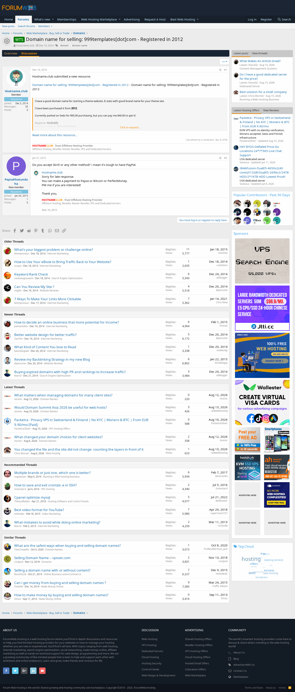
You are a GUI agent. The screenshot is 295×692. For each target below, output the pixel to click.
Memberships (66, 19)
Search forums (26, 26)
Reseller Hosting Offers (199, 645)
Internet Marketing (57, 253)
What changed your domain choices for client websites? (58, 437)
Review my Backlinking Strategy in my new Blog (52, 359)
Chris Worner (21, 453)
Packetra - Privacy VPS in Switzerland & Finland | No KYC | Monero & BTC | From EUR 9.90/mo (265, 122)
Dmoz (17, 599)
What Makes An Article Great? (260, 61)
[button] (53, 19)
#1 (225, 69)
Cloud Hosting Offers (197, 657)
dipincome (222, 290)
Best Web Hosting (182, 19)
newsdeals (222, 573)
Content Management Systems (258, 68)
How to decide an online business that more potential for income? (66, 322)
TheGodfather (22, 501)
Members (44, 26)
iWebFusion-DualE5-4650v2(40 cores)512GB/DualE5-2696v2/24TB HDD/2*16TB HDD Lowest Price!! (264, 172)
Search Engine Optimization (67, 278)
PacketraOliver (22, 428)
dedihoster (222, 500)
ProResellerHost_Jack (216, 549)
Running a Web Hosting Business (61, 476)
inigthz (18, 290)
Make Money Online (52, 586)
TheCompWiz (21, 549)
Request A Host (155, 19)
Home (8, 19)
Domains (47, 561)
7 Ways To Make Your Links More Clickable (47, 299)
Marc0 (17, 375)
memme (223, 253)
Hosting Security (152, 663)
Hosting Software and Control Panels (68, 501)
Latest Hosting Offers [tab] (246, 110)
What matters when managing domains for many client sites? (63, 395)
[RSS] (290, 688)
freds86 (18, 586)
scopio (17, 265)
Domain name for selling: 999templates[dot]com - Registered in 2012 (80, 85)
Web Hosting (53, 453)
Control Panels (150, 669)
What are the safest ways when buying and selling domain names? (67, 545)
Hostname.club (25, 45)
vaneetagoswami (23, 278)
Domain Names (49, 399)
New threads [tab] (260, 53)
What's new (42, 19)
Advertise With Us (244, 664)
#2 (225, 158)
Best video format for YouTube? (39, 509)
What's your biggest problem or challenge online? (53, 249)
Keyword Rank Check (31, 274)
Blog (236, 658)
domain (64, 45)
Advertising (132, 19)
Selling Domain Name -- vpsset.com (42, 557)
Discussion (29, 53)
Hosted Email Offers (197, 663)
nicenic (18, 399)
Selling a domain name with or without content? (52, 570)
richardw (223, 525)
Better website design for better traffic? (45, 334)
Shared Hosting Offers (198, 639)
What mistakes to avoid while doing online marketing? (57, 522)
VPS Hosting (48, 489)
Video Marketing (51, 513)
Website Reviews (49, 290)
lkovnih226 (20, 574)
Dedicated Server (250, 86)
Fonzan (224, 325)
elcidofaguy (221, 362)
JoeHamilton (21, 326)
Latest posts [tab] (241, 53)
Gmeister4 (20, 489)
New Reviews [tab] (271, 110)
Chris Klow (222, 302)
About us (271, 687)
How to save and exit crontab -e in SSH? (45, 485)
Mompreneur (21, 253)
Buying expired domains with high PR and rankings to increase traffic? (70, 371)
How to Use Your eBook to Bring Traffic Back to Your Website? (62, 261)
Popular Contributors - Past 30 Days (262, 195)
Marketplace (240, 677)
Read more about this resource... (54, 135)
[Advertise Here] (247, 495)
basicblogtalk (21, 351)
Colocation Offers (195, 669)
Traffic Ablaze (220, 586)
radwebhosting (219, 410)
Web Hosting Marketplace (99, 19)
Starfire (18, 338)
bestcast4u (221, 476)
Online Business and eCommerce (62, 574)
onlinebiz (19, 513)
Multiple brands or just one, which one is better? (52, 472)
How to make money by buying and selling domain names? (61, 595)
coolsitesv (222, 265)
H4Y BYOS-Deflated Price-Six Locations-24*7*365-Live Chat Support (261, 151)
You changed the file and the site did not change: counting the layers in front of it (78, 449)
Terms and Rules (254, 687)
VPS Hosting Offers (59, 428)
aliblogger (222, 277)
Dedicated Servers (152, 651)
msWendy (222, 350)
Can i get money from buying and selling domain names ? (60, 582)
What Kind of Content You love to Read (45, 347)
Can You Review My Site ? (34, 286)
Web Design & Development (158, 675)
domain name (79, 45)
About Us (239, 652)
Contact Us (240, 671)
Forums (23, 19)
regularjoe (20, 476)
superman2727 (219, 513)
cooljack (18, 561)
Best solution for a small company (263, 92)
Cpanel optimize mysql (32, 497)
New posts (8, 26)
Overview (10, 53)
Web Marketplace (195, 675)
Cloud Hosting (150, 657)
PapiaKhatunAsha (16, 181)
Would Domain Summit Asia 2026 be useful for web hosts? (60, 407)
